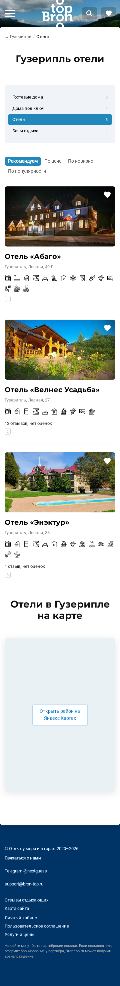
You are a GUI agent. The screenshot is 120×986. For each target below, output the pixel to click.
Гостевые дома (59, 97)
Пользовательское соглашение (37, 926)
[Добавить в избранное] (107, 194)
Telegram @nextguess (26, 870)
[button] (10, 13)
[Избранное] (108, 13)
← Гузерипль (18, 36)
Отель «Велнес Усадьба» (52, 389)
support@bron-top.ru (24, 883)
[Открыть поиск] (89, 13)
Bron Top (57, 13)
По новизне (80, 161)
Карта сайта (17, 908)
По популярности (27, 171)
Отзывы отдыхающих (26, 899)
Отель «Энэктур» (37, 522)
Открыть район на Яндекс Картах (60, 714)
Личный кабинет (22, 917)
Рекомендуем (23, 161)
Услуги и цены (19, 934)
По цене (52, 161)
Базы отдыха (59, 130)
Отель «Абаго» (33, 256)
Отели (59, 119)
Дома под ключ (59, 108)
